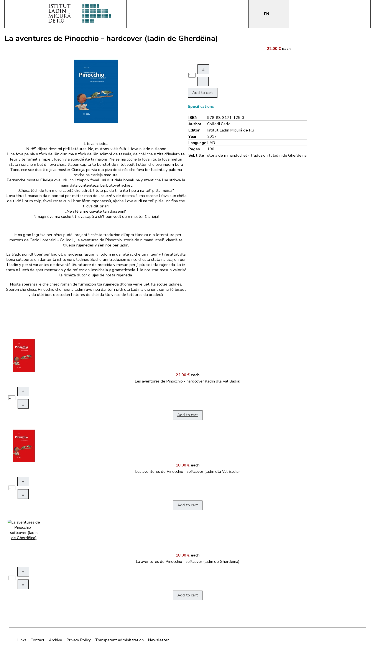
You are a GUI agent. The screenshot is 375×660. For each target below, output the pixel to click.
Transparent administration (119, 640)
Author (194, 123)
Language (197, 142)
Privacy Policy (78, 640)
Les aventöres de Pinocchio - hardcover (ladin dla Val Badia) (187, 381)
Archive (55, 640)
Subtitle (196, 155)
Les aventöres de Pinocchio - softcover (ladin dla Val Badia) (187, 471)
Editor (194, 130)
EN (267, 13)
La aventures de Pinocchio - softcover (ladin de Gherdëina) (187, 561)
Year (192, 136)
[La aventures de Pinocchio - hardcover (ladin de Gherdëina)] (96, 91)
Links (21, 640)
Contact (37, 640)
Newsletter (158, 640)
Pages (194, 149)
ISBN (192, 117)
